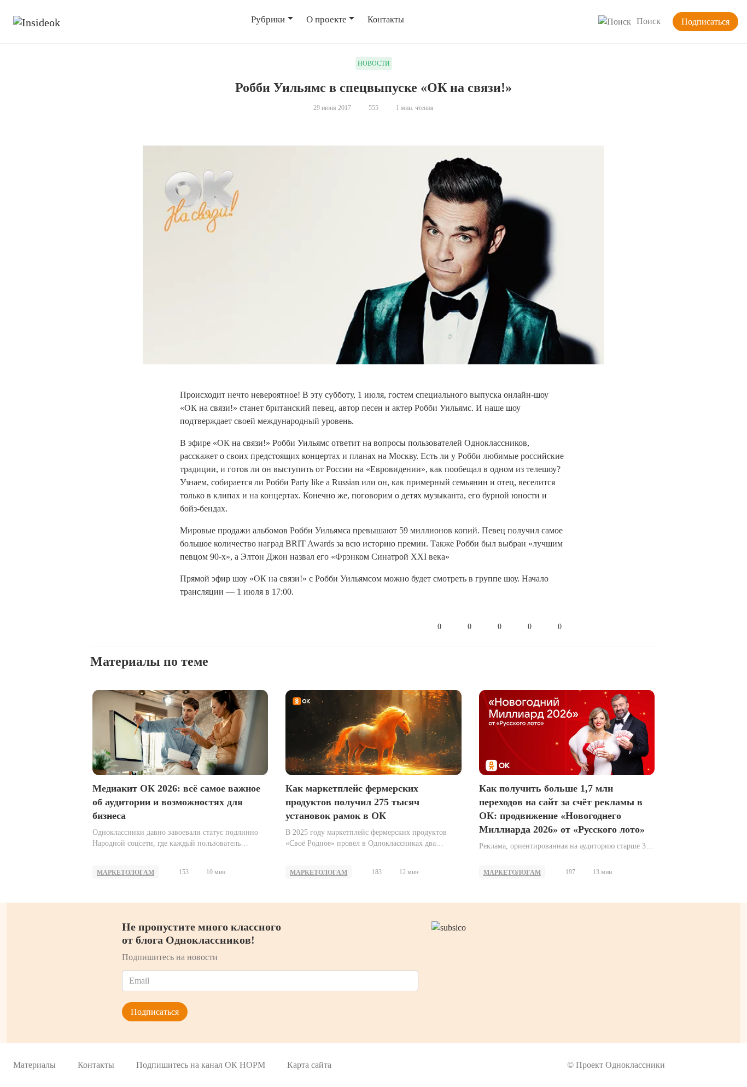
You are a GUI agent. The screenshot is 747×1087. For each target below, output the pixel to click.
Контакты (385, 19)
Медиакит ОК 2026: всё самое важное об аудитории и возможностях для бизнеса (176, 802)
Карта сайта (309, 1064)
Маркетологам (125, 872)
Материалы (34, 1064)
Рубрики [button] (268, 19)
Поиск (649, 21)
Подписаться (705, 21)
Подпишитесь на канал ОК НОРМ (200, 1064)
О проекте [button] (326, 19)
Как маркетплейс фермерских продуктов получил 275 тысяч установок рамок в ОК (352, 802)
